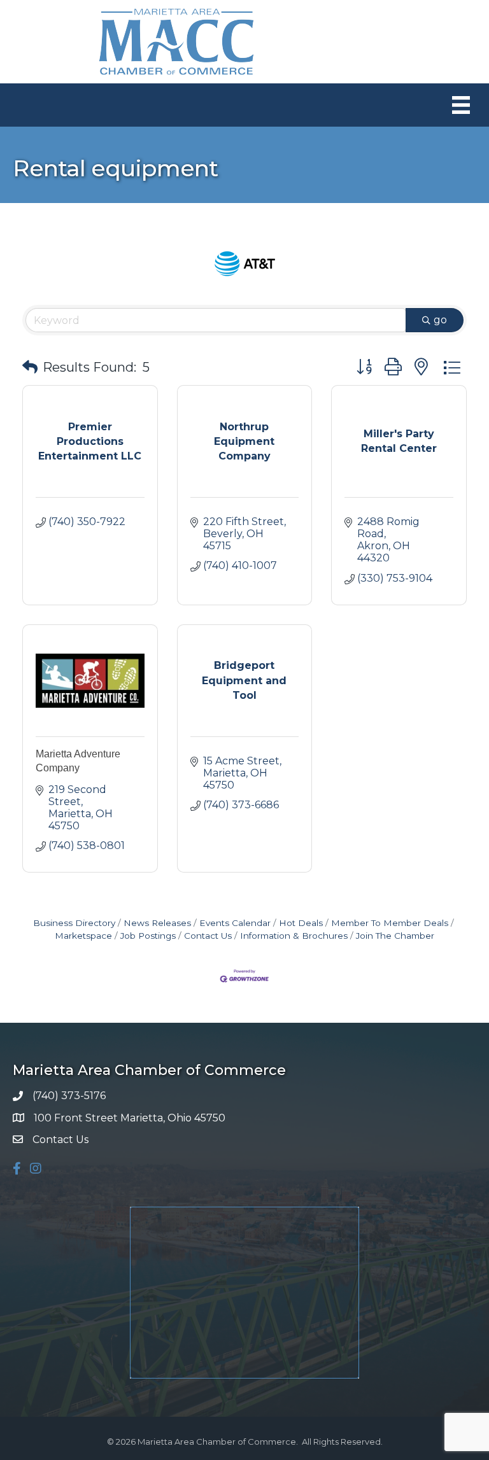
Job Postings (148, 935)
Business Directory (74, 923)
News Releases (157, 923)
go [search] (440, 320)
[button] (30, 367)
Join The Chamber (395, 935)
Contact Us (208, 935)
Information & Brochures (294, 935)
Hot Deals (301, 923)
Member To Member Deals (389, 923)
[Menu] (461, 105)
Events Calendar (235, 923)
